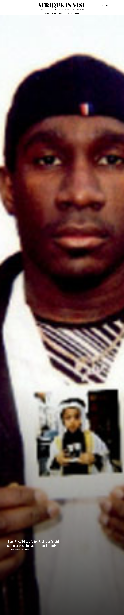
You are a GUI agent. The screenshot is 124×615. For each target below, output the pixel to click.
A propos (53, 13)
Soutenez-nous (68, 13)
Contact (76, 13)
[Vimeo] (105, 5)
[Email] (107, 5)
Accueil (47, 13)
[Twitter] (103, 5)
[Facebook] (101, 5)
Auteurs (60, 13)
